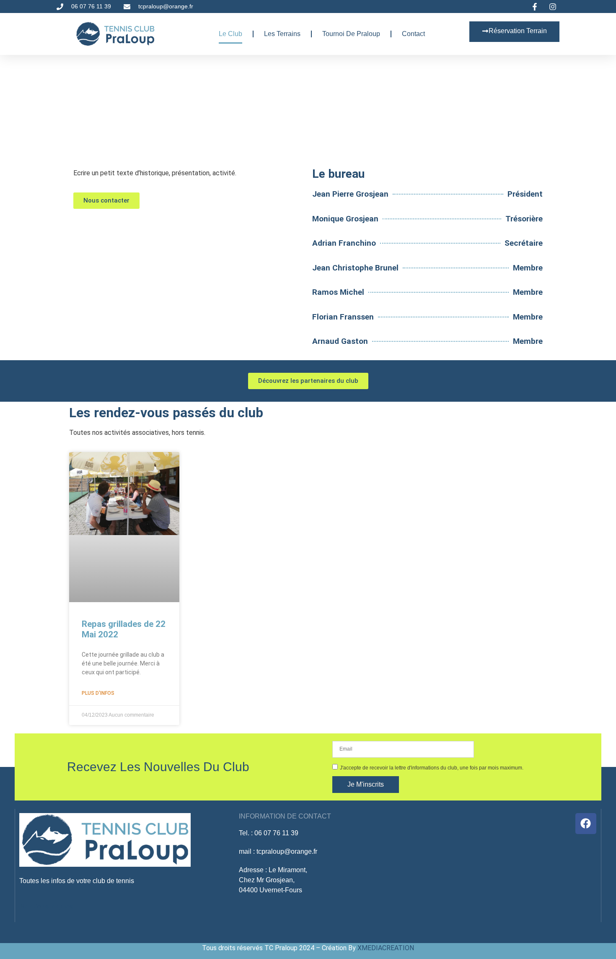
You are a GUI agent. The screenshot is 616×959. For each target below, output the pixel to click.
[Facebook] (585, 823)
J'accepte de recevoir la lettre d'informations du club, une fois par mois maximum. (431, 767)
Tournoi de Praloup (351, 33)
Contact (413, 33)
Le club (230, 33)
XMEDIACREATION (385, 948)
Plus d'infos (98, 693)
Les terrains (282, 33)
